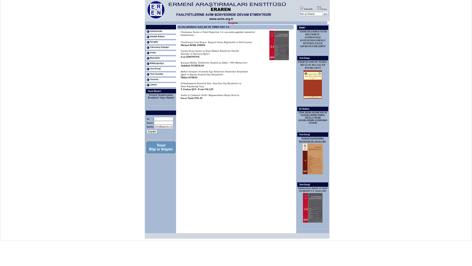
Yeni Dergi (155, 68)
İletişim (324, 9)
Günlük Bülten (157, 36)
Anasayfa (308, 9)
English (233, 22)
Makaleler (155, 58)
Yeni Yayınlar (156, 74)
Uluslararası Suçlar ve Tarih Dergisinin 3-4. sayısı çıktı (312, 189)
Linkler (153, 84)
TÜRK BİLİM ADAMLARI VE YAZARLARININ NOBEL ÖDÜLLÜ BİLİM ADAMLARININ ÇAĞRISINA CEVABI (312, 117)
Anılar (153, 52)
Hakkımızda (156, 31)
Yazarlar (154, 79)
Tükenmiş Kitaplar (159, 47)
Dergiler (154, 42)
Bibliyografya (157, 63)
